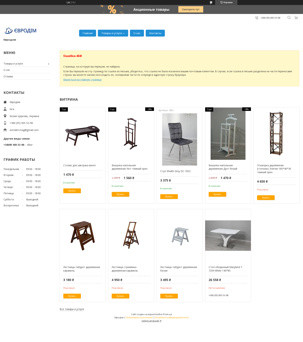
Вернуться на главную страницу (82, 79)
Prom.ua (167, 314)
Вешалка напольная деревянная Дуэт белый (223, 167)
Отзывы (8, 76)
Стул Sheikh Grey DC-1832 (175, 171)
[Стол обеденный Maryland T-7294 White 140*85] (228, 235)
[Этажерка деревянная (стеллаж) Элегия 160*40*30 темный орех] (276, 133)
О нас (136, 33)
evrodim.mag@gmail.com (24, 130)
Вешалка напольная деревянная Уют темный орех (129, 167)
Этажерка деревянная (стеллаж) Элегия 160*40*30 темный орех (274, 169)
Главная (88, 33)
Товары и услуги (111, 33)
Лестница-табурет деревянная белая (178, 268)
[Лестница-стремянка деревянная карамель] (131, 235)
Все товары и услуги (72, 309)
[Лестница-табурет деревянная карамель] (83, 235)
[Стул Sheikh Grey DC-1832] (180, 139)
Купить (72, 190)
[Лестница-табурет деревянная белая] (180, 235)
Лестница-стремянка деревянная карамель (125, 268)
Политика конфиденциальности (172, 317)
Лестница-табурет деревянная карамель (81, 268)
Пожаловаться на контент (139, 317)
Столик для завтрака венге (79, 165)
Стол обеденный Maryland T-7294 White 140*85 (226, 268)
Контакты (155, 33)
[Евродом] (21, 31)
